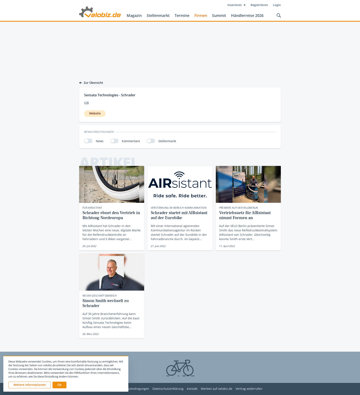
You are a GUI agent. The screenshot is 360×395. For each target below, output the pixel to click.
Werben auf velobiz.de (216, 389)
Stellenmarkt (158, 15)
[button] (59, 385)
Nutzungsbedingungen (133, 389)
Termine (182, 15)
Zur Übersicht (93, 82)
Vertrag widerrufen (249, 389)
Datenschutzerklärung (168, 389)
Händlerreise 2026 (247, 15)
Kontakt (192, 389)
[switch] (88, 141)
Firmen (200, 15)
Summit (219, 15)
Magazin (134, 15)
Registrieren (259, 5)
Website (95, 113)
